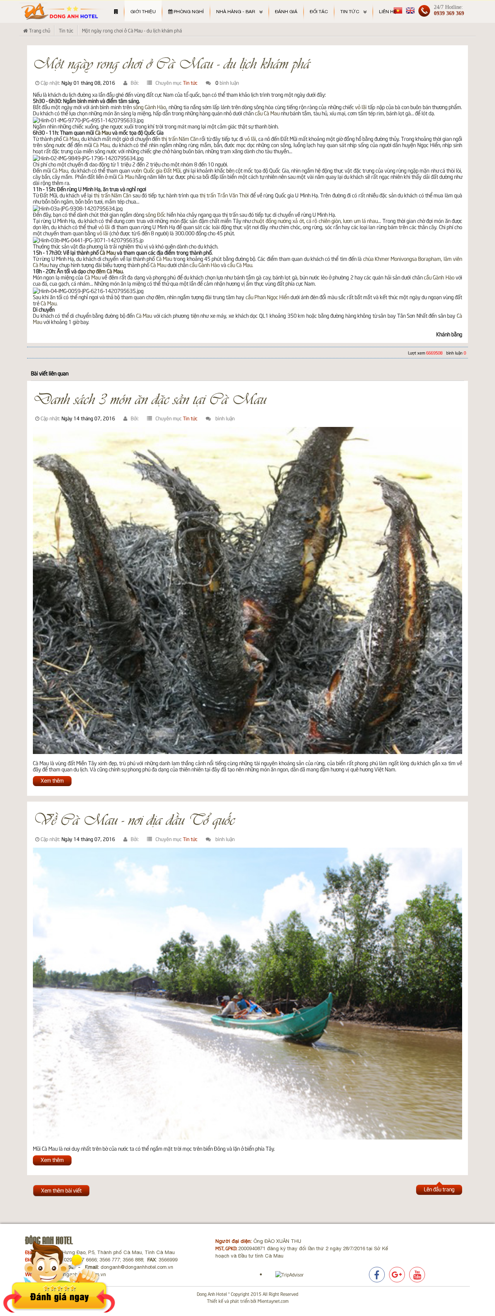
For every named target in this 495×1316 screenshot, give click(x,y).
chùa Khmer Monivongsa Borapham (402, 258)
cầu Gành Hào (204, 264)
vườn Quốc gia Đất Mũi (156, 170)
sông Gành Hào (149, 106)
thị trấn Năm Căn (179, 138)
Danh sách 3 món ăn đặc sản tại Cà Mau (149, 398)
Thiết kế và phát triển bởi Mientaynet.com (247, 1300)
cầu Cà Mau (267, 113)
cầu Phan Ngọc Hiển (267, 296)
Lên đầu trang (439, 1189)
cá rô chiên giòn (323, 220)
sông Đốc (155, 214)
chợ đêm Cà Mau (105, 270)
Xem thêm (52, 780)
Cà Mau (103, 132)
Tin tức (190, 82)
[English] (410, 10)
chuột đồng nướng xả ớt (278, 220)
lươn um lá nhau (360, 220)
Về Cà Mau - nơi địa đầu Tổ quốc (133, 818)
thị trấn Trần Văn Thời (224, 195)
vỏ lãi (361, 106)
